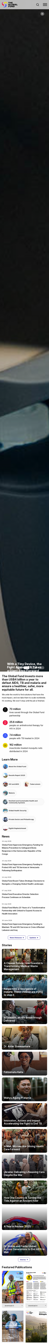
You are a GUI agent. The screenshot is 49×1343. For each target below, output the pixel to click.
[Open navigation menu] (45, 4)
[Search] (37, 4)
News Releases (16, 938)
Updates (32, 938)
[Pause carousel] (42, 14)
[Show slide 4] (41, 667)
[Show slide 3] (34, 667)
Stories (23, 1260)
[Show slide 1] (19, 667)
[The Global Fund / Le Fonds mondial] (11, 4)
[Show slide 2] (26, 667)
